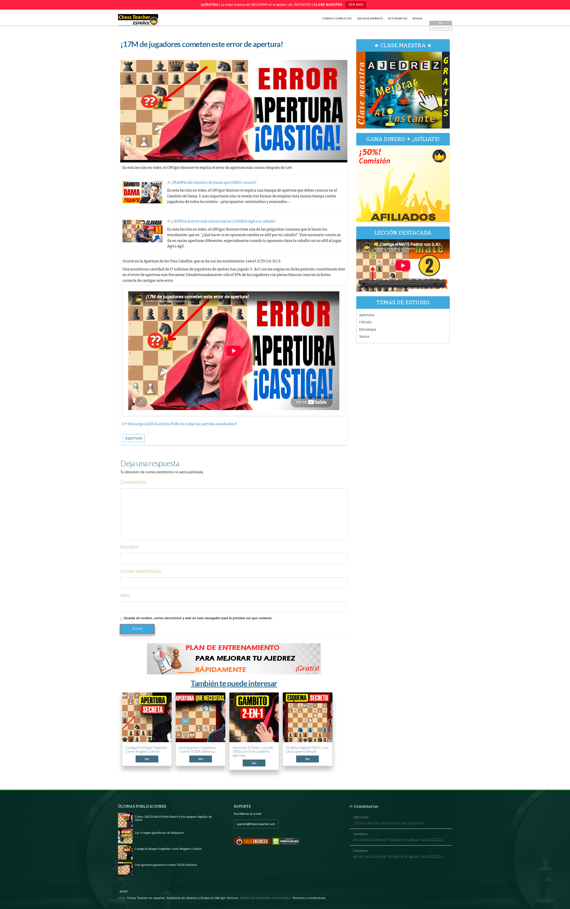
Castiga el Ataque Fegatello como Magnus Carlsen (146, 749)
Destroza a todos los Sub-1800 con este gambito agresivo (253, 751)
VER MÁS (355, 4)
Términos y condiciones (309, 898)
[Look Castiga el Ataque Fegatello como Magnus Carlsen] (125, 852)
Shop (124, 891)
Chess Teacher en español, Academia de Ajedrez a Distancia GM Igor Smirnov (182, 898)
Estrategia (367, 329)
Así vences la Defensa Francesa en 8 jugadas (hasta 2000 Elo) (398, 839)
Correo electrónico (140, 571)
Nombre (129, 547)
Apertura (366, 315)
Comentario (133, 482)
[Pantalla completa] (442, 283)
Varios (364, 337)
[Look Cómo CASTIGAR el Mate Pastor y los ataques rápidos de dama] (125, 820)
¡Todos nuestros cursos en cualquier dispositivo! (388, 823)
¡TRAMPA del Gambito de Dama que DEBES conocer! (213, 182)
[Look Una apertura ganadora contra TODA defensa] (125, 868)
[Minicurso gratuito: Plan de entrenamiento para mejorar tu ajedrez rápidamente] (233, 658)
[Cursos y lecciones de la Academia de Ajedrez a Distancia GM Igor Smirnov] (138, 20)
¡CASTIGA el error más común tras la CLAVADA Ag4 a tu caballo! (223, 221)
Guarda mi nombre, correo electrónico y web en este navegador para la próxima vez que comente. (198, 618)
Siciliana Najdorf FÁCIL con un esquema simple (307, 749)
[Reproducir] (364, 283)
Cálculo (365, 322)
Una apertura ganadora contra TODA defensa (197, 749)
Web (125, 596)
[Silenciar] (435, 283)
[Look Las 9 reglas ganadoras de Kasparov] (125, 836)
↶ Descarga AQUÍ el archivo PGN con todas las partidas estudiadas (179, 424)
